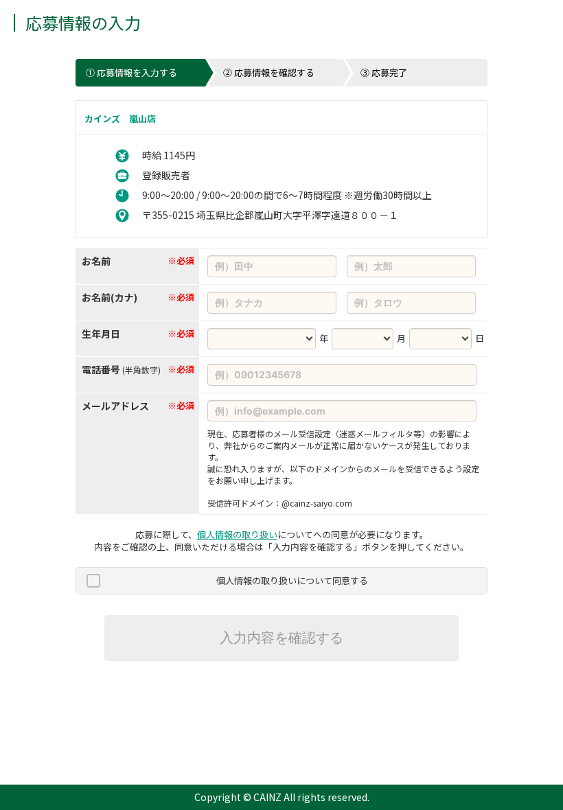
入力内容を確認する (281, 637)
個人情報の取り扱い (237, 534)
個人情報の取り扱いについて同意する (292, 580)
